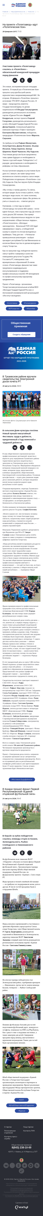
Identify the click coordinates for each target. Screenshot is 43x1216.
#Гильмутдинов (30, 303)
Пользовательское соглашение (21, 1188)
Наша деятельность (18, 11)
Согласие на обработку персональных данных (21, 1196)
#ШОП (21, 1100)
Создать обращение (21, 334)
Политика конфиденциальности (21, 1190)
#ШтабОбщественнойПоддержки (21, 1105)
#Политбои (31, 308)
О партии (8, 1127)
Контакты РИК (29, 1131)
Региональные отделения (10, 1132)
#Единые (22, 1111)
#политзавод (12, 303)
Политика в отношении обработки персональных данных (21, 1193)
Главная (5, 11)
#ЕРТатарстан (14, 308)
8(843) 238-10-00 (21, 1147)
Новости (31, 11)
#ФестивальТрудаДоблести (22, 779)
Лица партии (28, 1127)
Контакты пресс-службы (10, 1138)
